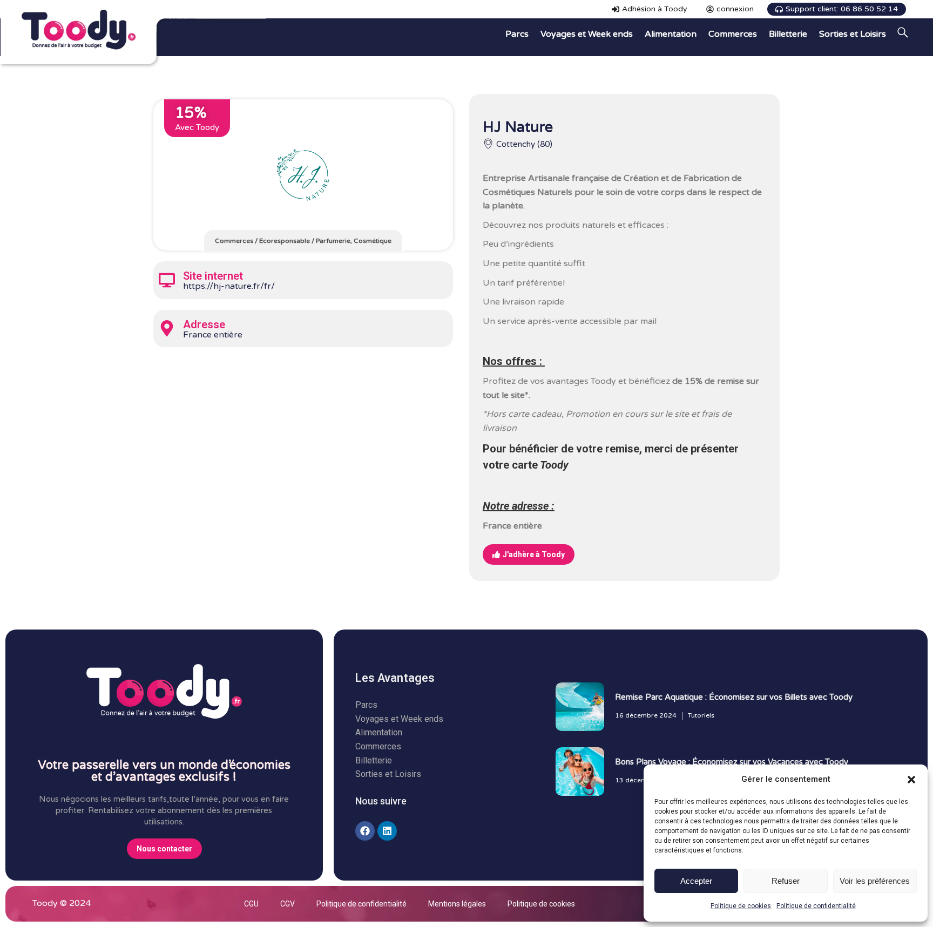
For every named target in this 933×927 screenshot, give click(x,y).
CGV (287, 903)
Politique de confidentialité (816, 906)
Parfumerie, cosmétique (353, 241)
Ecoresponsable (284, 241)
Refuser (786, 880)
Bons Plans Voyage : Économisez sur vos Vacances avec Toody (731, 762)
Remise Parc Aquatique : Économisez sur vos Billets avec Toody (734, 697)
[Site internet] (167, 280)
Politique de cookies (741, 906)
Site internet (213, 275)
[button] (911, 779)
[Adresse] (167, 328)
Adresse (204, 324)
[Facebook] (365, 831)
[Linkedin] (387, 831)
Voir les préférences (875, 880)
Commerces (234, 241)
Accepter (696, 880)
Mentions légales (457, 903)
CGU (251, 903)
